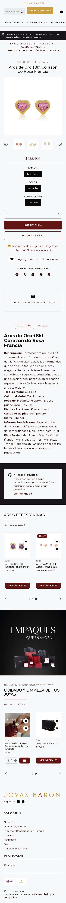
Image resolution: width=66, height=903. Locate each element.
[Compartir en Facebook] (17, 275)
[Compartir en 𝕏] (25, 275)
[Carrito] (61, 11)
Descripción (24, 326)
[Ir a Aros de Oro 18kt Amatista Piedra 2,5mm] (17, 546)
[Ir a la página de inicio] (33, 3)
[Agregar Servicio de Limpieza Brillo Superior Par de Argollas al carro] (24, 760)
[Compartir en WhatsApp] (33, 275)
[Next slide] (59, 144)
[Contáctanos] (33, 484)
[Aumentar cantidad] (59, 214)
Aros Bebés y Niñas (31, 47)
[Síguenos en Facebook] (23, 801)
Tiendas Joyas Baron (15, 826)
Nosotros (9, 822)
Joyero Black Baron (46, 743)
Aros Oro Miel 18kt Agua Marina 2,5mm (46, 565)
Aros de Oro (46, 44)
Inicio (13, 44)
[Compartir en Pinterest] (41, 275)
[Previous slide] (6, 144)
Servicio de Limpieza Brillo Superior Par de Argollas (16, 746)
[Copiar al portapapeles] (49, 275)
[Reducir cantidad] (7, 214)
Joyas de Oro (12, 22)
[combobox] (14, 11)
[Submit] (22, 11)
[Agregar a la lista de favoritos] (26, 541)
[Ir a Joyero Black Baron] (48, 725)
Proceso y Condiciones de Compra (24, 830)
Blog (7, 844)
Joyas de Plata (36, 22)
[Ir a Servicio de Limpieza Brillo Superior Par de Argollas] (17, 725)
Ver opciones (18, 585)
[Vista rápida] (26, 549)
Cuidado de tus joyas (16, 848)
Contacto (9, 835)
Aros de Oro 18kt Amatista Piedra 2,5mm (17, 565)
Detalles (43, 326)
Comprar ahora (33, 225)
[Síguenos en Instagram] (18, 801)
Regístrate (10, 839)
